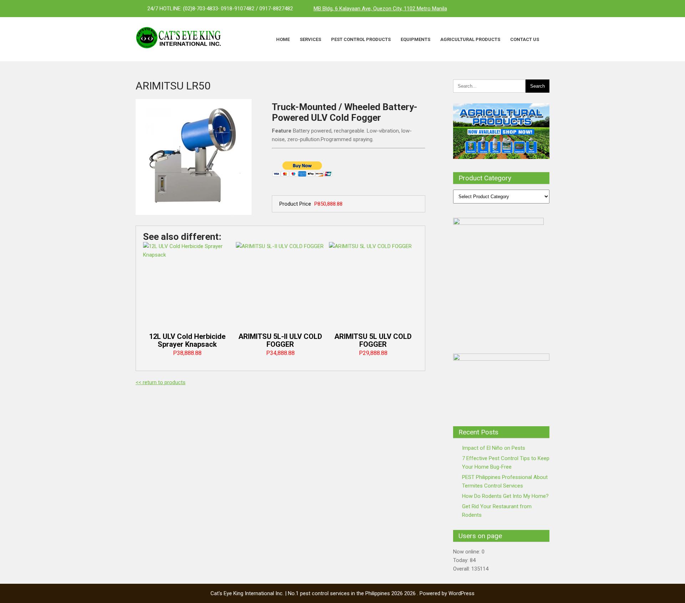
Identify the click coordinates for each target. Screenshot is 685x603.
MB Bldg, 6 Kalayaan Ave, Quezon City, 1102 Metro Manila (380, 8)
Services (310, 39)
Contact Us (524, 39)
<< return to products (161, 382)
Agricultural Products (470, 39)
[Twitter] (528, 8)
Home (283, 39)
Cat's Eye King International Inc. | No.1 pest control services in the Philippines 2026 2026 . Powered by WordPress (342, 593)
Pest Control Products (361, 39)
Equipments (415, 39)
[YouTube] (542, 8)
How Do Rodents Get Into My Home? (505, 496)
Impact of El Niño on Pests (493, 448)
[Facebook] (514, 8)
